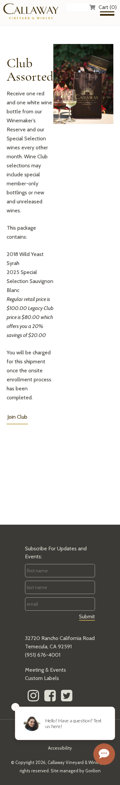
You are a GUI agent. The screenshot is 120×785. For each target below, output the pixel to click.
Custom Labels (42, 678)
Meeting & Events (45, 670)
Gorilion (93, 770)
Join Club (17, 417)
